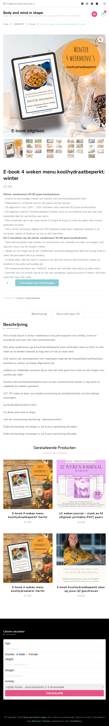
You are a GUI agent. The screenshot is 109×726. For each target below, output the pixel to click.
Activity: (10, 681)
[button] (100, 39)
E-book (20, 297)
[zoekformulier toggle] (104, 4)
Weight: (10, 670)
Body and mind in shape (23, 12)
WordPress (76, 721)
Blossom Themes (41, 721)
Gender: (10, 654)
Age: (8, 643)
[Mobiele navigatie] (94, 14)
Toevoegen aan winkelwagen (36, 283)
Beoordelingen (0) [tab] (68, 314)
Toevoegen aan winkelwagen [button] (27, 485)
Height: (9, 659)
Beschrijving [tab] (39, 314)
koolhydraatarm (32, 297)
